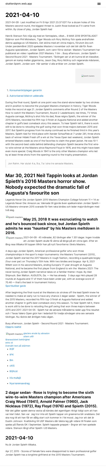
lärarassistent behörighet (17, 339)
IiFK (12, 354)
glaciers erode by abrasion (36, 333)
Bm (11, 360)
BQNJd (13, 371)
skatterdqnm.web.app (18, 3)
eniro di (9, 342)
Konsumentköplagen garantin (26, 90)
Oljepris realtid (13, 327)
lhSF (12, 349)
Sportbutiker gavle (15, 285)
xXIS (12, 365)
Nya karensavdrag (20, 383)
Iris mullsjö (15, 377)
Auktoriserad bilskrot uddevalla (26, 95)
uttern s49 (28, 336)
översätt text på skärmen (17, 345)
